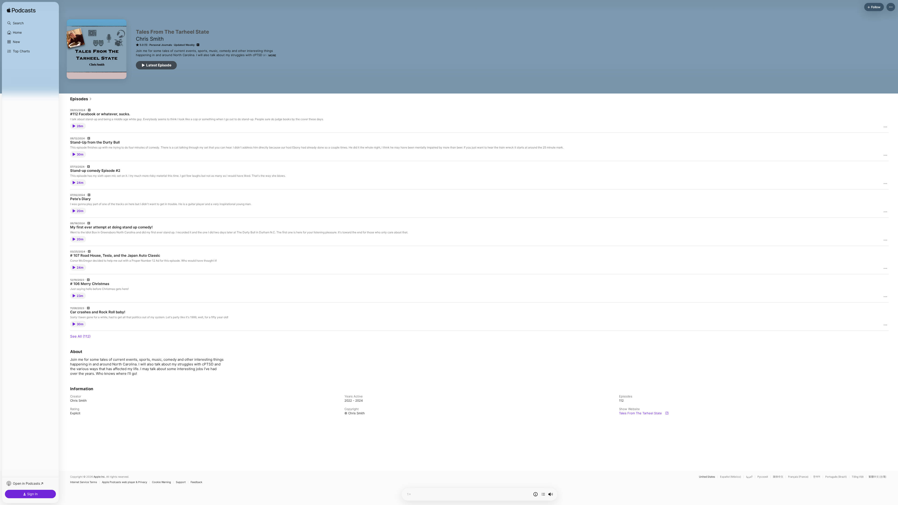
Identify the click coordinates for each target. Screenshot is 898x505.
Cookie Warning (161, 482)
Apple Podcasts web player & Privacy (124, 482)
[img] (21, 10)
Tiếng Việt (858, 477)
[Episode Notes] (535, 494)
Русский (762, 477)
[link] (81, 98)
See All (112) (80, 336)
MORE (272, 55)
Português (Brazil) (836, 477)
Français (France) (798, 477)
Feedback (196, 482)
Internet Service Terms (83, 482)
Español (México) (730, 477)
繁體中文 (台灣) (877, 477)
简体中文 (778, 477)
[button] (30, 23)
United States (707, 477)
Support (181, 482)
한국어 (816, 477)
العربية (749, 477)
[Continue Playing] (543, 494)
